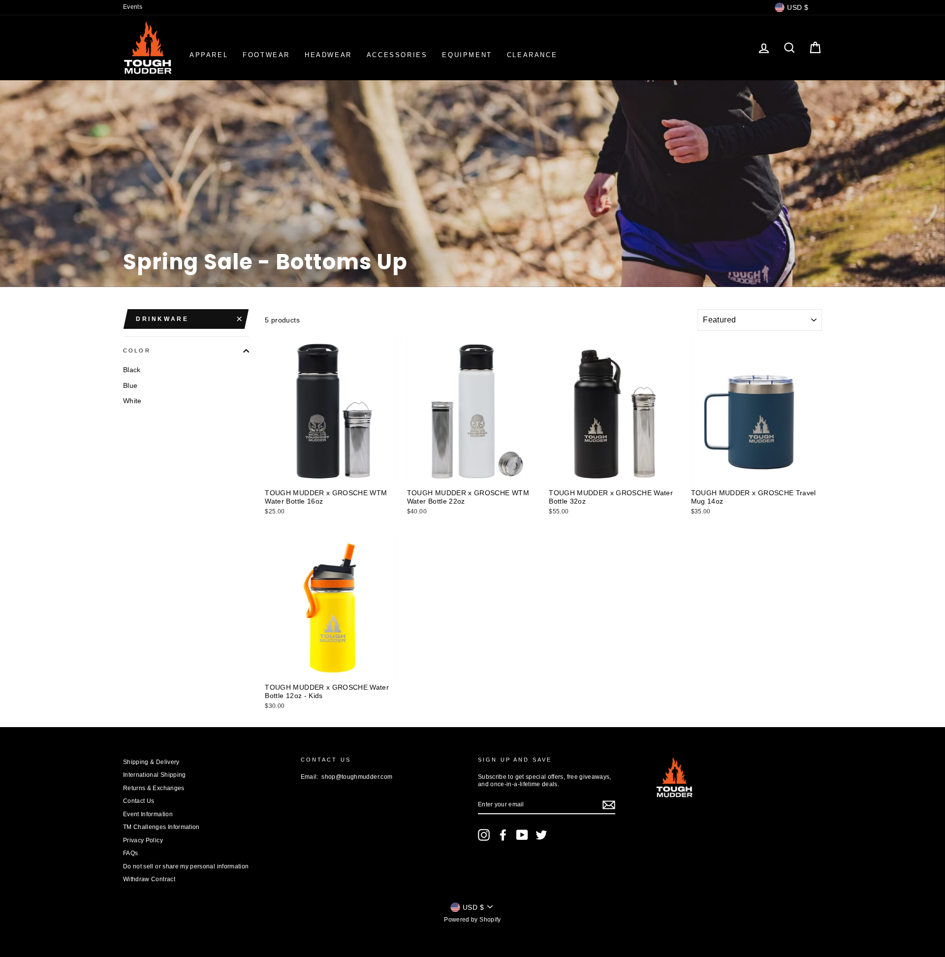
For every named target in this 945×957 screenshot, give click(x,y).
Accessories (397, 55)
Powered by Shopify (472, 919)
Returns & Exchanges (154, 788)
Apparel (208, 55)
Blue (130, 385)
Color (137, 350)
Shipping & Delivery (151, 762)
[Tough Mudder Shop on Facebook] (503, 835)
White (132, 401)
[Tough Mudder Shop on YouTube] (522, 835)
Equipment (467, 55)
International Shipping (154, 774)
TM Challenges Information (161, 827)
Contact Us (139, 801)
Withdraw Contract (149, 879)
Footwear (266, 55)
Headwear (328, 55)
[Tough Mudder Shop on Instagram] (484, 835)
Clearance (532, 55)
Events (132, 6)
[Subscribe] (608, 805)
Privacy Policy (143, 840)
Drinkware (162, 319)
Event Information (148, 814)
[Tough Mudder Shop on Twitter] (541, 835)
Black (132, 370)
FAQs (130, 853)
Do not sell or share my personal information (186, 866)
